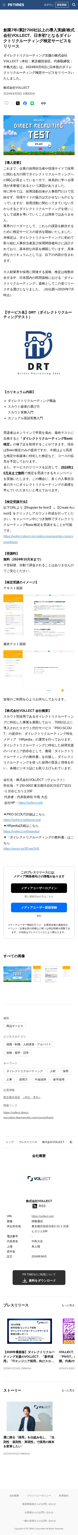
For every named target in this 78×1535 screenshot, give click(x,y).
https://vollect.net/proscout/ (22, 820)
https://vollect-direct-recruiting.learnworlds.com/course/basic (28, 1115)
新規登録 (62, 4)
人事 (9, 1079)
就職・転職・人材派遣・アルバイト (28, 1044)
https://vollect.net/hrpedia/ (21, 831)
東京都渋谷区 (11, 1097)
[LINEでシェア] (32, 103)
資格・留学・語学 (17, 1052)
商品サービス (14, 1026)
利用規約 (64, 1495)
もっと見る (68, 1305)
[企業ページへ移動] (39, 1179)
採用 (65, 1071)
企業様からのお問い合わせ (39, 1512)
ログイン (49, 4)
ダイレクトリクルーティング (24, 1071)
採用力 (23, 1079)
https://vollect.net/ (30, 802)
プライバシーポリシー (39, 1495)
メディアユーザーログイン (39, 888)
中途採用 (40, 1079)
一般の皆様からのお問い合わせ (39, 1520)
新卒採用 (58, 1079)
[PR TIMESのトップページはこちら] (16, 4)
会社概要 (14, 1495)
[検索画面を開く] (74, 4)
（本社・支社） (31, 1097)
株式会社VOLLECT (53, 1142)
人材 (53, 1071)
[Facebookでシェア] (25, 103)
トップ (10, 1142)
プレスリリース (28, 1142)
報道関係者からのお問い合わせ (39, 1504)
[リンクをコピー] (43, 103)
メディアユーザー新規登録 (39, 907)
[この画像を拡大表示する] (17, 974)
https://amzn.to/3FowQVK (21, 848)
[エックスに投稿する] (18, 103)
